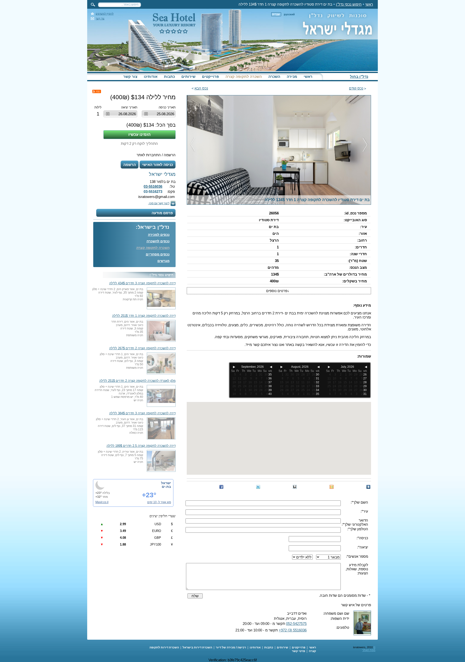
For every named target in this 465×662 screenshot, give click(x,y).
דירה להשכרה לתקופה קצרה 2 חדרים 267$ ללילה (142, 348)
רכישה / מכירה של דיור (231, 647)
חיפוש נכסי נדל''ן (349, 4)
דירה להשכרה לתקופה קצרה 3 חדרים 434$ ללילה (142, 283)
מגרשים (163, 261)
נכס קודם (356, 88)
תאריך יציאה (129, 107)
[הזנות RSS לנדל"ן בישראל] (96, 91)
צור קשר (100, 18)
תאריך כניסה (167, 107)
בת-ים (166, 487)
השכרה (274, 76)
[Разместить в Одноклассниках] (331, 487)
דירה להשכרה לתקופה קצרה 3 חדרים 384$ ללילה (142, 413)
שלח (195, 596)
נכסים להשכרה (158, 241)
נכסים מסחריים (158, 254)
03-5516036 (153, 186)
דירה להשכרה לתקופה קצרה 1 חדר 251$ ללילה (144, 316)
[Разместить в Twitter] (258, 487)
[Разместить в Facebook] (221, 487)
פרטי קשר (298, 651)
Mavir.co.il (101, 502)
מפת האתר (368, 650)
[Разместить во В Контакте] (368, 487)
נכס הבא (201, 88)
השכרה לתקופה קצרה (243, 76)
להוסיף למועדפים (105, 13)
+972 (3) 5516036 (293, 630)
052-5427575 (296, 623)
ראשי (369, 4)
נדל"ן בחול (359, 76)
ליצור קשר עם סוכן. (159, 203)
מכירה (292, 76)
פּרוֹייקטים (210, 76)
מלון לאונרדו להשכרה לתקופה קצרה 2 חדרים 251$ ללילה (137, 381)
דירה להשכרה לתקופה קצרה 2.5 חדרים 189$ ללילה (141, 446)
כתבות (169, 76)
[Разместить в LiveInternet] (295, 487)
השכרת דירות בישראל (197, 647)
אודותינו (150, 76)
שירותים (188, 76)
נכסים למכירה (159, 235)
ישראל (166, 483)
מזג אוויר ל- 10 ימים (159, 502)
